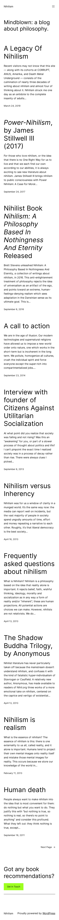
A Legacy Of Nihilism (23, 52)
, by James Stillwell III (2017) (28, 134)
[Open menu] (53, 6)
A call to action (27, 326)
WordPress (48, 913)
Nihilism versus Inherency (27, 490)
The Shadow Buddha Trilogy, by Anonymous (28, 645)
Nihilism (8, 6)
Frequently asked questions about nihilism (29, 563)
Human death (25, 790)
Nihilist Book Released (23, 231)
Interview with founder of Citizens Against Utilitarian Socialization (29, 408)
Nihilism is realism (19, 723)
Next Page (48, 847)
